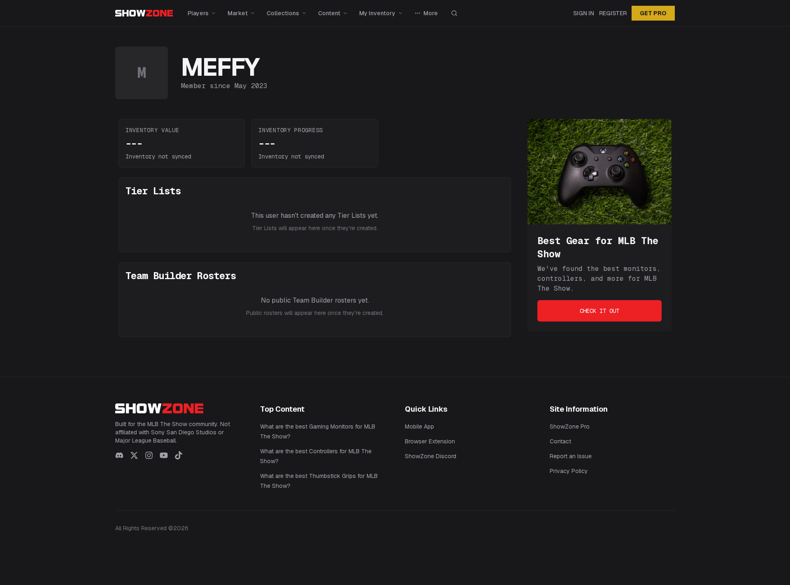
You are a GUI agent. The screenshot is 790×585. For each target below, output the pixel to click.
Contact (560, 441)
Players (198, 13)
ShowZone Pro (570, 426)
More (430, 13)
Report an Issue (571, 456)
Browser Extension (430, 441)
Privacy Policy (569, 471)
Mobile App (419, 426)
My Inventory (377, 13)
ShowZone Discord (430, 456)
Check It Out (599, 311)
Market (238, 13)
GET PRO (653, 13)
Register (613, 13)
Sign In (583, 13)
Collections (283, 13)
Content (329, 13)
